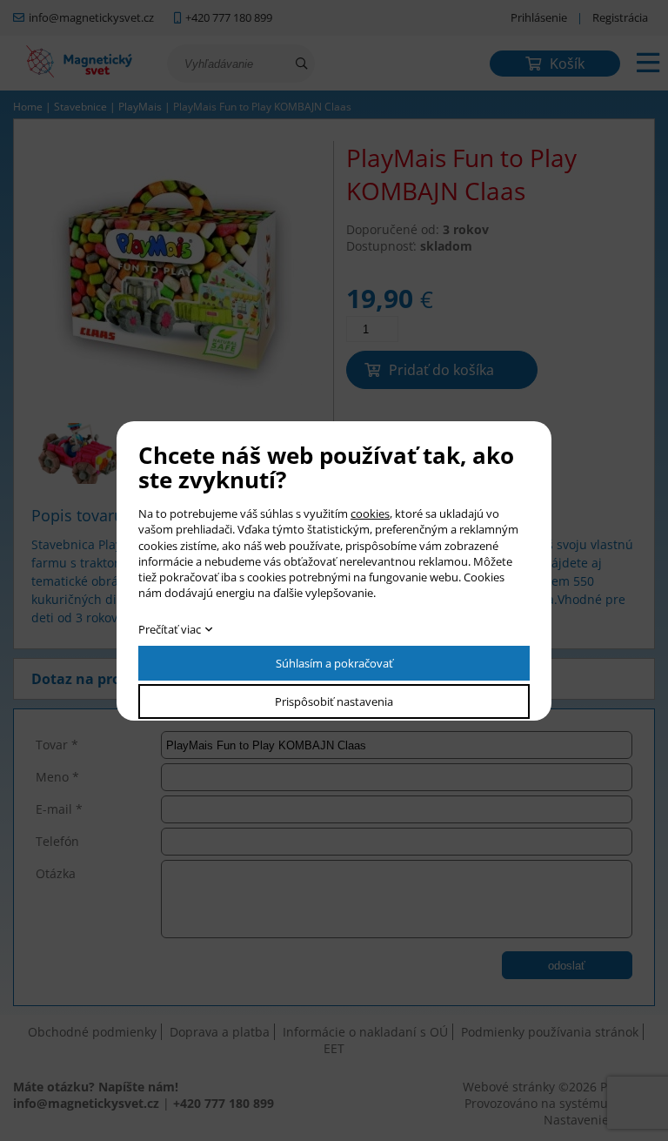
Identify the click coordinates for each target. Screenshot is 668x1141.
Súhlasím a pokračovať (334, 663)
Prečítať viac (169, 629)
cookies (370, 513)
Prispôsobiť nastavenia (334, 701)
